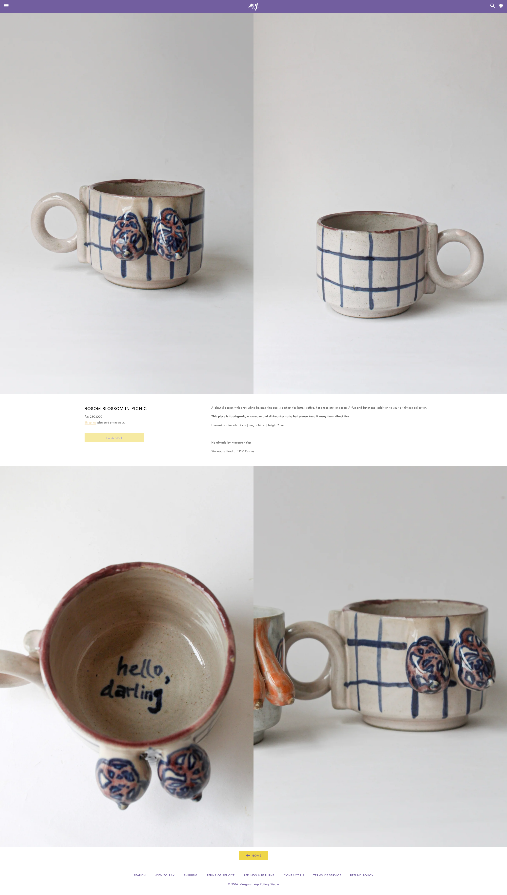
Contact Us (294, 875)
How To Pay (165, 875)
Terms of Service (221, 875)
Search (139, 875)
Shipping (90, 423)
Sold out (114, 437)
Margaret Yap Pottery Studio (259, 884)
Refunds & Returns (259, 875)
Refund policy (362, 875)
